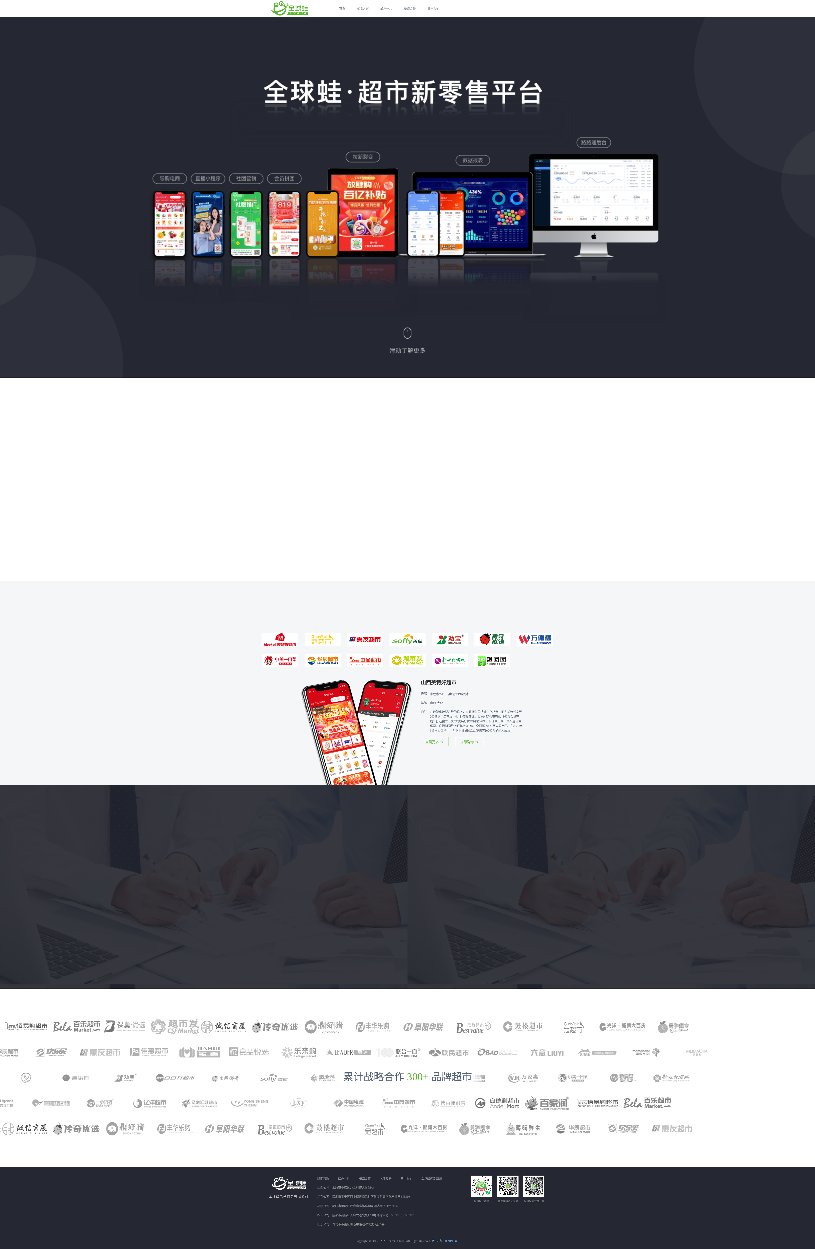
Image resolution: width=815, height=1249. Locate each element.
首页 (342, 8)
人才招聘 (386, 1178)
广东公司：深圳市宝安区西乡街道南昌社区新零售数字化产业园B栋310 (363, 1196)
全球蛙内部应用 (431, 1178)
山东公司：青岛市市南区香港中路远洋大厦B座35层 (351, 1224)
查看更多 (432, 742)
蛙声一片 (386, 8)
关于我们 (433, 8)
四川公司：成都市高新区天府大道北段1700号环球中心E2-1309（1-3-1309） (366, 1215)
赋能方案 (363, 8)
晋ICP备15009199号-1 (446, 1241)
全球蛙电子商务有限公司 (289, 1196)
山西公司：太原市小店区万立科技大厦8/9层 (346, 1187)
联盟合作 (410, 8)
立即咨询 (467, 742)
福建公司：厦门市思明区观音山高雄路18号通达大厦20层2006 (357, 1206)
